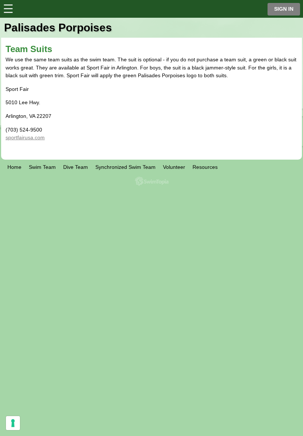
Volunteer (174, 167)
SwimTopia (151, 181)
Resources (205, 167)
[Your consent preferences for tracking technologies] (13, 423)
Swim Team (42, 167)
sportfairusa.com (25, 137)
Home (14, 167)
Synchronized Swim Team (125, 167)
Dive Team (75, 167)
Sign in (283, 9)
